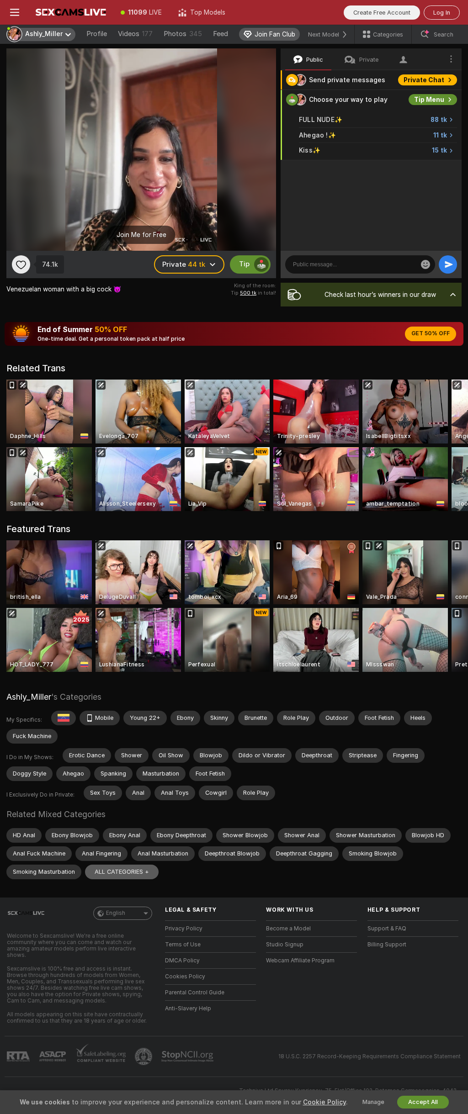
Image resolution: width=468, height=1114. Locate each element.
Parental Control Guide (194, 992)
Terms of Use (183, 944)
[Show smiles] (425, 264)
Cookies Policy (185, 976)
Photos (183, 34)
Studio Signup (284, 944)
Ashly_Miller (28, 697)
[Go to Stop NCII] (188, 1056)
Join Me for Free (141, 234)
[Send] (448, 264)
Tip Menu (429, 99)
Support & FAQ (386, 928)
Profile (96, 34)
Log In (441, 12)
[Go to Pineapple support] (144, 1056)
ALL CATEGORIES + (122, 871)
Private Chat (424, 80)
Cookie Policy (324, 1102)
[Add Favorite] (21, 264)
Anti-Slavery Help (188, 1008)
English (115, 913)
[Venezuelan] (63, 718)
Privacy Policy (183, 928)
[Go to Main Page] (70, 12)
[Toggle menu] (14, 12)
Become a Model (288, 928)
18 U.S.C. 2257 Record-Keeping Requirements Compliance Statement (369, 1056)
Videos (135, 34)
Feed (220, 34)
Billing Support (386, 944)
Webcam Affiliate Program (300, 960)
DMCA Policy (182, 960)
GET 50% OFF (430, 333)
